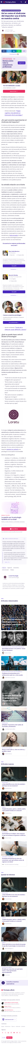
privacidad (14, 1042)
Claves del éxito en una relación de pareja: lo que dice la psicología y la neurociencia (14, 945)
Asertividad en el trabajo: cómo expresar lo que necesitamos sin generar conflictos (14, 834)
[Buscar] (21, 2)
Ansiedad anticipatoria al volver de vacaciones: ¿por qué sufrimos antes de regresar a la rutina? (13, 860)
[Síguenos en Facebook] (2, 1032)
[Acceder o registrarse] (25, 2)
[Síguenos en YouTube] (14, 1032)
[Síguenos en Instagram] (11, 1032)
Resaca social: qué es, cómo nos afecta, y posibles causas (13, 750)
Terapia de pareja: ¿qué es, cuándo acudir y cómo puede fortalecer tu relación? (14, 809)
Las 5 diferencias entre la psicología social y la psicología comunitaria (13, 622)
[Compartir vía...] (24, 51)
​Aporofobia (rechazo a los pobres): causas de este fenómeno (13, 649)
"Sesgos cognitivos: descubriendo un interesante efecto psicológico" (14, 113)
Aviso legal (9, 1042)
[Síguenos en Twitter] (5, 1032)
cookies (19, 1042)
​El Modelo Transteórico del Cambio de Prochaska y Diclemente (12, 725)
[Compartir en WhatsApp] (19, 51)
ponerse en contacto (13, 449)
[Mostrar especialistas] (3, 983)
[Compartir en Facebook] (3, 51)
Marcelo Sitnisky (13, 275)
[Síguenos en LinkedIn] (8, 1032)
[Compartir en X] (8, 51)
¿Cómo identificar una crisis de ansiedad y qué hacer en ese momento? (13, 785)
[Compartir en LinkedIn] (14, 51)
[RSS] (20, 1032)
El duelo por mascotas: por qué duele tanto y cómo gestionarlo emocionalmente (12, 970)
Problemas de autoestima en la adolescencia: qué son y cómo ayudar (12, 674)
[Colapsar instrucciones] (24, 539)
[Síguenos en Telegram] (17, 1032)
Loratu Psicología (9, 30)
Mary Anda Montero (14, 251)
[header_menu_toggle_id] (1, 2)
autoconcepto (14, 235)
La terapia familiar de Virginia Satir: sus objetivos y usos (11, 698)
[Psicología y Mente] (9, 2)
